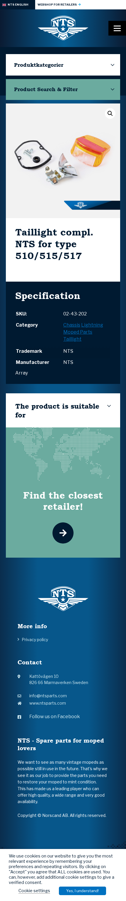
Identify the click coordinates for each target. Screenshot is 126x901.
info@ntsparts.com (48, 695)
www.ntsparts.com (47, 703)
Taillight (72, 339)
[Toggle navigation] (117, 28)
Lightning (92, 325)
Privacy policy (35, 639)
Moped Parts (77, 332)
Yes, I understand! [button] (82, 890)
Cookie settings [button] (34, 890)
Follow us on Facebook (54, 716)
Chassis (71, 325)
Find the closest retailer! (63, 500)
